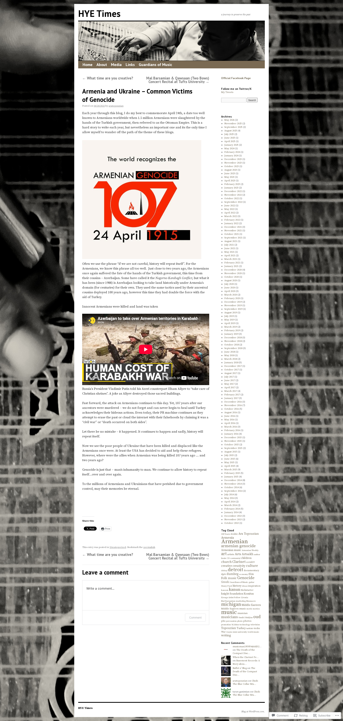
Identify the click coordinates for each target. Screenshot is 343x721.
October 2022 (231, 198)
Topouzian (228, 628)
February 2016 (232, 430)
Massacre (251, 601)
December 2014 (233, 480)
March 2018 (230, 359)
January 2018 (231, 362)
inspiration (254, 585)
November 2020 (233, 273)
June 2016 (229, 416)
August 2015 (230, 451)
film (251, 574)
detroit (235, 570)
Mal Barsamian (228, 601)
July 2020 (229, 284)
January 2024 (231, 155)
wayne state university (236, 632)
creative (226, 566)
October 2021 (231, 234)
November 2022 (233, 194)
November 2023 (233, 162)
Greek (225, 582)
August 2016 (230, 412)
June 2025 (229, 137)
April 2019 (229, 323)
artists (230, 554)
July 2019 (229, 316)
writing (226, 635)
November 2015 (233, 441)
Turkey (241, 628)
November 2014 (233, 483)
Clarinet (239, 562)
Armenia (227, 537)
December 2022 (233, 191)
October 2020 (231, 276)
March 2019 (230, 326)
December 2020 (233, 269)
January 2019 (231, 334)
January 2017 (231, 398)
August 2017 (230, 373)
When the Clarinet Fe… (246, 657)
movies (256, 608)
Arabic (234, 534)
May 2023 (229, 177)
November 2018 (233, 341)
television (255, 624)
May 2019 (229, 319)
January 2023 (231, 187)
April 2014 (229, 501)
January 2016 (231, 433)
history (237, 586)
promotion (226, 624)
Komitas (249, 594)
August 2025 (230, 130)
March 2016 (230, 426)
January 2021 (231, 266)
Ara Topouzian (248, 534)
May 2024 (229, 148)
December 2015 (233, 437)
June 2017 (229, 380)
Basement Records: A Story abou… (246, 662)
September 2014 (233, 491)
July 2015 (229, 455)
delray (224, 570)
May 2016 (229, 419)
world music (253, 632)
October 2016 (231, 408)
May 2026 (229, 120)
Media (116, 64)
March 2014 (230, 505)
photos (247, 621)
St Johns (235, 624)
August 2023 (230, 169)
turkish (249, 628)
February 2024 (232, 152)
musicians (229, 617)
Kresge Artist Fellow (230, 597)
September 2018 (233, 348)
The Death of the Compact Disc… (244, 651)
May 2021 (229, 252)
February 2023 (232, 184)
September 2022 (233, 202)
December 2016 (233, 401)
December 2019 (233, 301)
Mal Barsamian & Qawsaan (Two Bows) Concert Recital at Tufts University (177, 80)
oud (257, 617)
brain (223, 558)
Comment (195, 617)
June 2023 (229, 173)
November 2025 (233, 123)
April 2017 (229, 387)
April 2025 (229, 141)
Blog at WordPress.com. (253, 711)
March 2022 (230, 216)
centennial (235, 558)
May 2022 (229, 209)
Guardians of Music (155, 64)
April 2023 (229, 180)
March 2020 (230, 294)
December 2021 (233, 227)
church (226, 562)
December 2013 (233, 515)
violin (256, 628)
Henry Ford (226, 586)
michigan (231, 604)
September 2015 (233, 448)
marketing (241, 601)
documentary (251, 570)
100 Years (225, 534)
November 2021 (233, 230)
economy (243, 574)
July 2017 (229, 376)
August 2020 (230, 280)
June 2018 (229, 351)
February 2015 (232, 473)
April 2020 (229, 291)
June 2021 (229, 248)
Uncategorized (118, 547)
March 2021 (230, 259)
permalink (149, 547)
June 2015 (229, 458)
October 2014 (231, 487)
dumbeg (233, 574)
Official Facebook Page (236, 78)
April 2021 (229, 255)
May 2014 (229, 498)
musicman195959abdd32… (247, 646)
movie (249, 608)
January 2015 (231, 476)
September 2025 (233, 127)
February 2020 (232, 298)
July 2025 (229, 134)
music (229, 612)
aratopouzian (116, 105)
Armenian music (231, 550)
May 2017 (229, 383)
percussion (231, 621)
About (101, 64)
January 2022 (231, 223)
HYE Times (99, 13)
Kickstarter (247, 590)
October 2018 (231, 344)
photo (240, 621)
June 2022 (229, 205)
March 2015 (230, 469)
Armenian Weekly (250, 550)
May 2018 (229, 355)
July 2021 (229, 244)
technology (245, 624)
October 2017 (231, 369)
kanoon (224, 590)
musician (242, 613)
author (257, 554)
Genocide (245, 577)
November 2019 (233, 305)
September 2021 (233, 237)
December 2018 (233, 337)
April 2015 (229, 466)
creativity (239, 566)
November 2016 (233, 405)
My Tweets (227, 92)
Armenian (234, 541)
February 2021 (232, 262)
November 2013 (233, 519)
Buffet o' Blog (240, 668)
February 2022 (232, 219)
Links (130, 64)
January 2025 (231, 144)
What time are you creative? (107, 78)
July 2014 (229, 494)
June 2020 (229, 287)
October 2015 (231, 444)
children (246, 558)
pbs (223, 621)
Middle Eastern (251, 605)
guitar (251, 582)
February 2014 (232, 508)
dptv (223, 574)
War (223, 631)
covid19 (250, 562)
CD (228, 558)
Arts (238, 554)
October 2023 (231, 166)
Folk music (229, 578)
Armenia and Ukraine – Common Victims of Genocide (137, 95)
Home (87, 64)
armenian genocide (238, 546)
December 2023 (233, 159)
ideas (244, 586)
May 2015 (229, 462)
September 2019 (233, 309)
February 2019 (232, 330)
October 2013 (231, 523)
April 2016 (229, 423)
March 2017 (230, 391)
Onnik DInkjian (245, 617)
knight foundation (232, 594)
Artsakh (247, 554)
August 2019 (230, 312)
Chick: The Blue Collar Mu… (245, 682)
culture (252, 566)
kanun (234, 589)
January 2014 (231, 512)
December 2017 (233, 366)
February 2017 (232, 394)
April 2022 (229, 212)
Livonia (244, 597)
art (224, 554)
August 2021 (230, 241)
